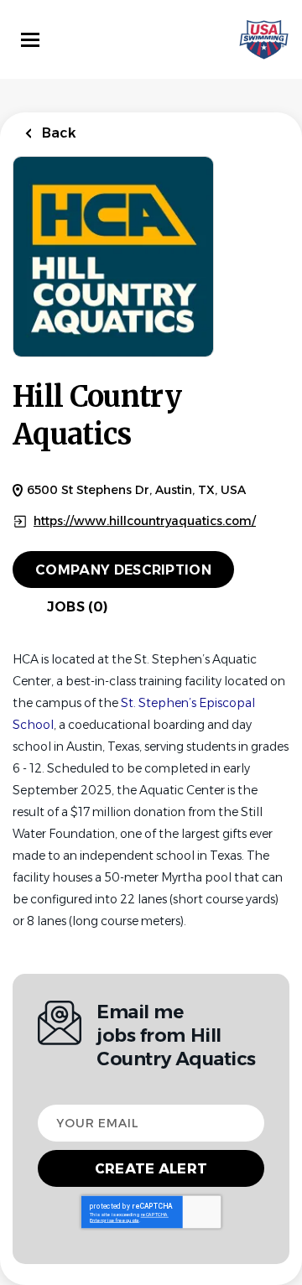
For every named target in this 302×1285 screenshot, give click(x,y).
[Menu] (30, 40)
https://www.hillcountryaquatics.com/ (145, 521)
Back (57, 133)
